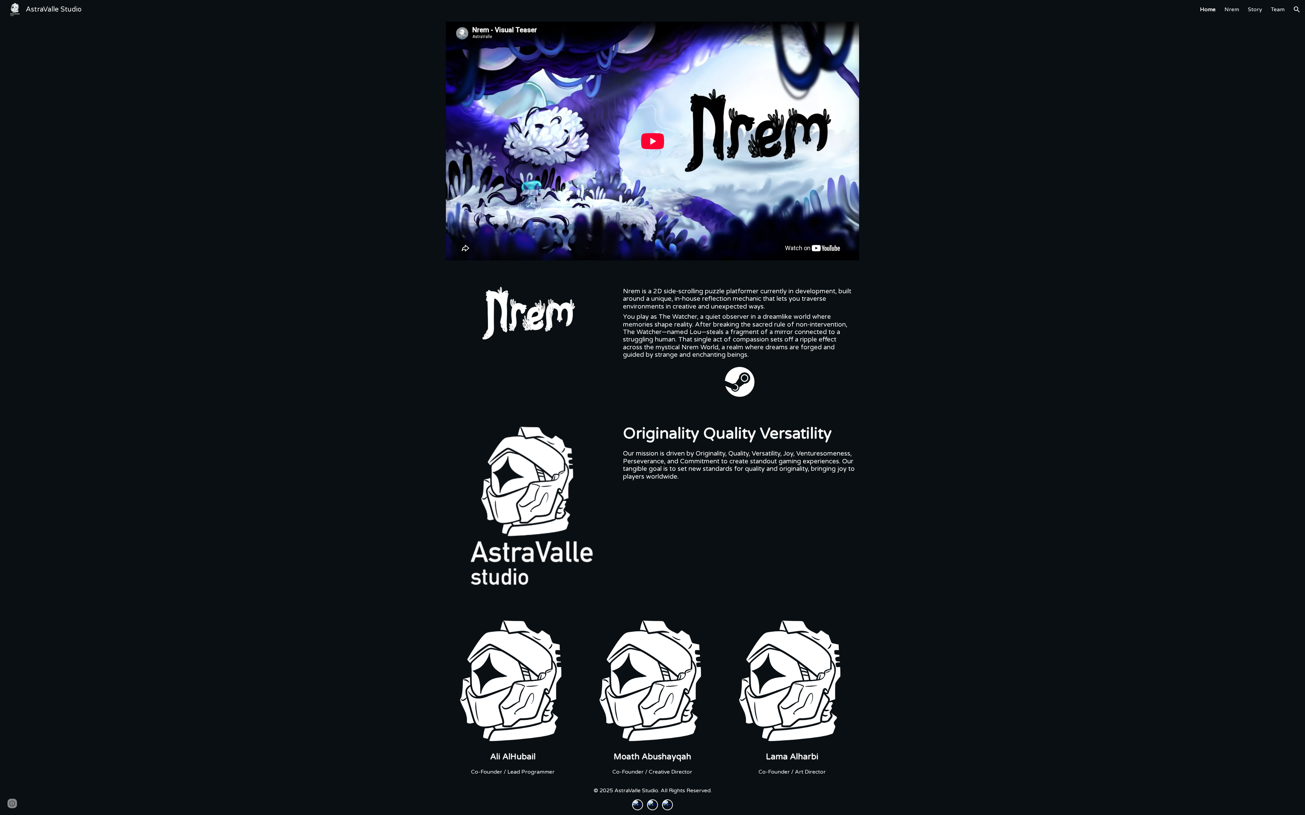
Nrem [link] (1231, 9)
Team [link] (1278, 9)
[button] (1297, 9)
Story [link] (1255, 9)
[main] (739, 323)
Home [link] (1208, 9)
